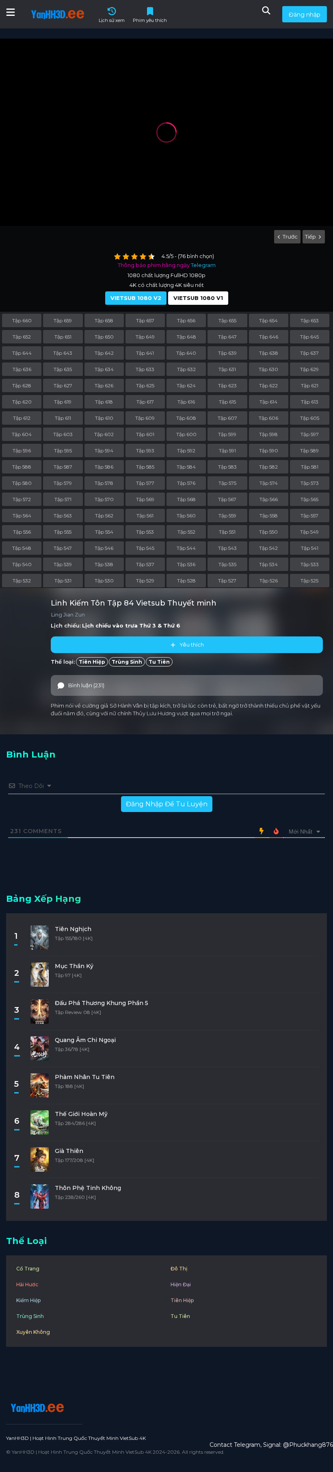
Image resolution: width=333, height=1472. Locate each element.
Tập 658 (104, 320)
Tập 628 (21, 385)
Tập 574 (268, 483)
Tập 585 (145, 467)
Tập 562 (104, 515)
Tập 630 (268, 369)
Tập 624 (186, 385)
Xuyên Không (33, 1332)
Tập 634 (104, 369)
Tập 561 (145, 515)
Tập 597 (310, 434)
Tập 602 (104, 434)
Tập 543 (227, 548)
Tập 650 (104, 337)
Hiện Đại (181, 1284)
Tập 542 (268, 548)
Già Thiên (69, 1151)
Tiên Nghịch (73, 929)
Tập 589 (309, 450)
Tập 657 (145, 320)
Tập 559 (227, 515)
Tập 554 (104, 532)
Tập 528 (186, 581)
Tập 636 (22, 369)
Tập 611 (63, 418)
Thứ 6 (171, 625)
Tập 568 (186, 499)
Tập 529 (145, 581)
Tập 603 (63, 434)
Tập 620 (22, 402)
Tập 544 (186, 548)
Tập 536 (186, 564)
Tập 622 (268, 385)
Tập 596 (22, 450)
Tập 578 (104, 483)
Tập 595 (63, 450)
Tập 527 (227, 581)
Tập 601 (145, 434)
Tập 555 (62, 532)
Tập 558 (268, 515)
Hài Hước (27, 1284)
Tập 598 (268, 434)
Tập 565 (309, 499)
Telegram (203, 265)
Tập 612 (21, 418)
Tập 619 (62, 402)
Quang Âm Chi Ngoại (85, 1040)
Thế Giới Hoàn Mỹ (81, 1114)
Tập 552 (186, 532)
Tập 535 (227, 564)
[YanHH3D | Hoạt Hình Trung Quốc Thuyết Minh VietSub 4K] (36, 1408)
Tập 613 (309, 402)
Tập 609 (145, 418)
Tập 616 (186, 402)
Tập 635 (63, 369)
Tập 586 (104, 467)
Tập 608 (186, 418)
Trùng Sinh (127, 662)
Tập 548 (21, 548)
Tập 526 (268, 581)
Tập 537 (145, 564)
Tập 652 (22, 337)
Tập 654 (268, 320)
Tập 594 (104, 450)
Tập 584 (186, 467)
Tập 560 (186, 515)
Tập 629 (309, 369)
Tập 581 (309, 467)
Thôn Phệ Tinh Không (88, 1188)
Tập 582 (268, 467)
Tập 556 (22, 532)
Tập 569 (145, 499)
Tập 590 (268, 450)
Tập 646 (268, 337)
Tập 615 (227, 402)
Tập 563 (63, 515)
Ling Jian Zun (68, 615)
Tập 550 (268, 532)
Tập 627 (63, 385)
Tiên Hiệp (92, 662)
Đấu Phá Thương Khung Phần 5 (101, 1003)
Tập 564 (22, 515)
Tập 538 (104, 564)
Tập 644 (22, 353)
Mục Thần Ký (74, 966)
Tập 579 (63, 483)
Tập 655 (227, 320)
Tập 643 (62, 353)
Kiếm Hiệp (28, 1300)
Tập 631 (227, 369)
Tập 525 (309, 581)
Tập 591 (227, 450)
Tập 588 (21, 467)
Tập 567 (227, 499)
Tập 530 (104, 581)
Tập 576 (186, 483)
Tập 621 (309, 385)
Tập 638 (268, 353)
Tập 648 (186, 337)
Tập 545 (145, 548)
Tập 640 (186, 353)
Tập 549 (309, 532)
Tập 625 (145, 385)
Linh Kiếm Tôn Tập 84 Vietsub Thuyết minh (133, 603)
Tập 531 (62, 581)
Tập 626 (104, 385)
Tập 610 (104, 418)
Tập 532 (22, 581)
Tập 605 (309, 418)
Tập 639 (227, 353)
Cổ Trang (27, 1269)
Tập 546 (104, 548)
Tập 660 (22, 320)
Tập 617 (145, 402)
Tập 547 (63, 548)
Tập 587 (63, 467)
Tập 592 (186, 450)
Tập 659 (63, 320)
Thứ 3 (147, 625)
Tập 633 (145, 369)
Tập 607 (227, 418)
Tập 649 (145, 337)
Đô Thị (179, 1269)
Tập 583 (227, 467)
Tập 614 (268, 402)
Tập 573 (310, 483)
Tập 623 (227, 385)
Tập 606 (268, 418)
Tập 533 (310, 564)
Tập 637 (309, 353)
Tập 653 (310, 320)
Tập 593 (145, 450)
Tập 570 (104, 499)
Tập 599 (227, 434)
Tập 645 (309, 337)
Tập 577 (145, 483)
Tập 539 (63, 564)
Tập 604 (22, 434)
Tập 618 (104, 402)
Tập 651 (62, 337)
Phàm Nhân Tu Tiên (85, 1077)
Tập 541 (309, 548)
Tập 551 (227, 532)
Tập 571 (62, 499)
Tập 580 (22, 483)
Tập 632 (186, 369)
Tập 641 (145, 353)
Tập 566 (268, 499)
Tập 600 (186, 434)
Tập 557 (309, 515)
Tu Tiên (159, 662)
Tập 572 (22, 499)
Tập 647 (227, 337)
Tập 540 (22, 564)
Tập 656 (186, 320)
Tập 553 (145, 532)
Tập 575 (227, 483)
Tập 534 (268, 564)
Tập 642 (104, 353)
